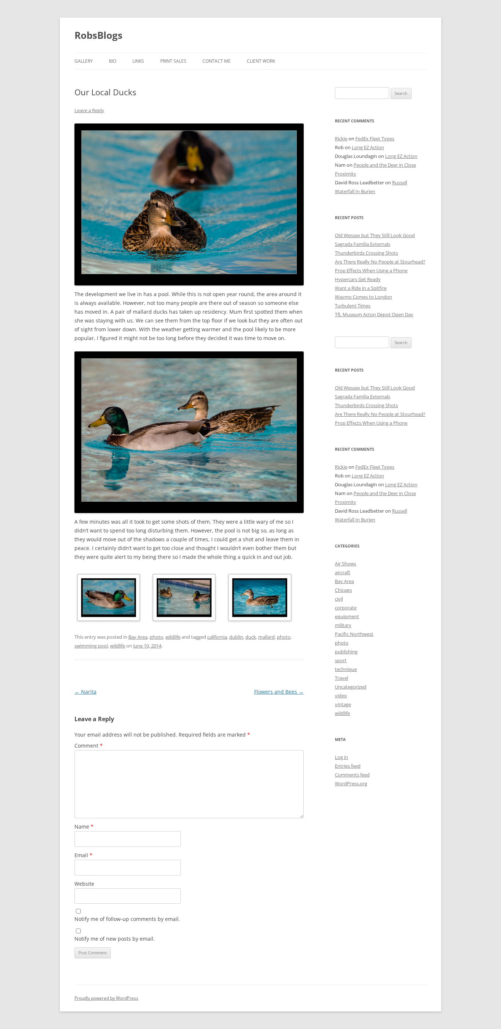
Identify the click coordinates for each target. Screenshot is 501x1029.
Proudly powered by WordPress (106, 998)
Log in (341, 757)
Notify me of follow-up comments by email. (127, 918)
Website (84, 883)
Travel (341, 678)
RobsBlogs (98, 35)
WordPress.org (351, 783)
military (343, 625)
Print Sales (173, 61)
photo (156, 637)
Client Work (261, 61)
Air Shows (345, 563)
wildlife (172, 637)
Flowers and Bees (279, 691)
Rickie (341, 138)
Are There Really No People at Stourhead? (380, 261)
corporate (345, 607)
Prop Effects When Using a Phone (371, 270)
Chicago (343, 590)
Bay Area (137, 637)
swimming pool (91, 645)
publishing (346, 651)
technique (346, 669)
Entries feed (348, 766)
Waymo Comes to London (363, 297)
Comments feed (352, 774)
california (217, 637)
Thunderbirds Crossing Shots (366, 253)
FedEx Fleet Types (374, 138)
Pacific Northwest (354, 634)
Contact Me (216, 61)
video (341, 695)
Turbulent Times (352, 305)
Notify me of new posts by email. (114, 938)
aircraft (342, 572)
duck (250, 637)
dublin (236, 637)
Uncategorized (350, 686)
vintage (343, 704)
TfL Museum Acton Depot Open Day (374, 314)
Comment (88, 745)
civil (339, 598)
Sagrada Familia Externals (362, 244)
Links (138, 61)
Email (83, 855)
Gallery (83, 61)
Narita (85, 691)
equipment (347, 616)
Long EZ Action (368, 147)
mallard (266, 637)
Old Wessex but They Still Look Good (375, 235)
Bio (112, 61)
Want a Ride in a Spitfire (361, 288)
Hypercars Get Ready (358, 279)
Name (84, 826)
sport (341, 660)
